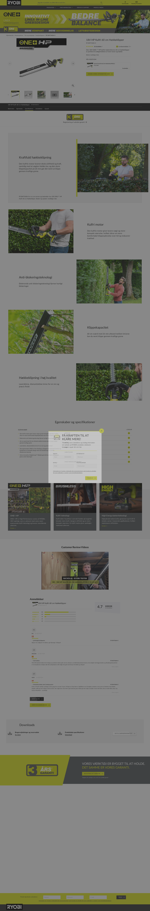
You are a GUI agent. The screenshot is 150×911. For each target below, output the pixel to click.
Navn (55, 452)
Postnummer (81, 461)
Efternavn (80, 452)
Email (55, 461)
